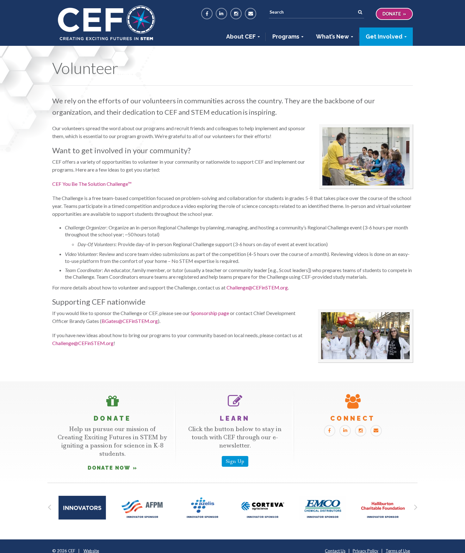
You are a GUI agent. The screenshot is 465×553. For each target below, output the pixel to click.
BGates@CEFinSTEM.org (130, 321)
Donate (391, 13)
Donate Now (109, 468)
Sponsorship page (210, 313)
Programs (285, 36)
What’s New (332, 36)
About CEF (241, 36)
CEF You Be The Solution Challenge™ (92, 184)
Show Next (416, 505)
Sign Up (235, 461)
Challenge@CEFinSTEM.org (257, 287)
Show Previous (49, 505)
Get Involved (384, 36)
